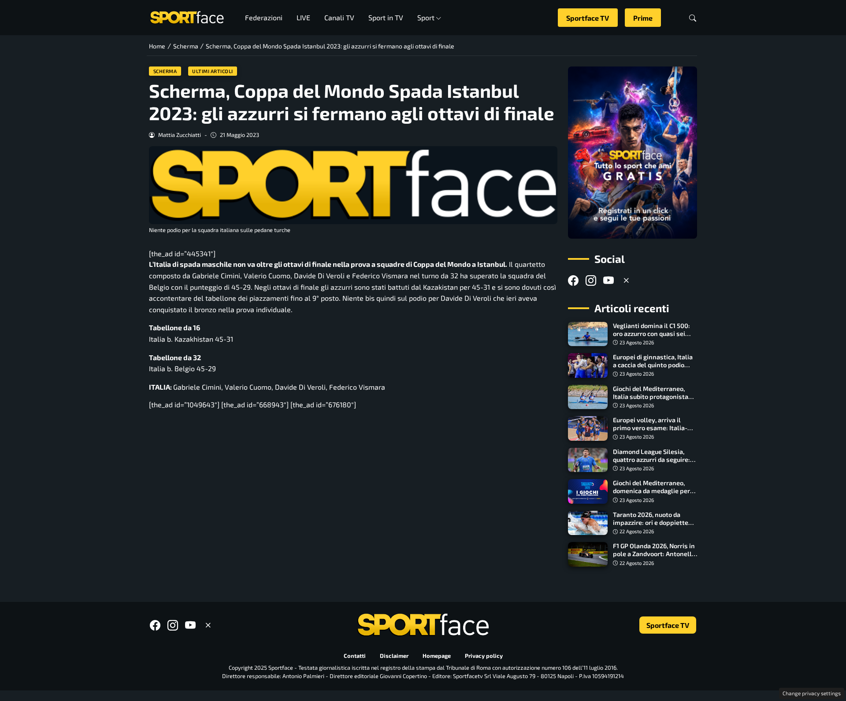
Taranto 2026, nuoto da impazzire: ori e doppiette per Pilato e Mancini (650, 522)
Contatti (355, 655)
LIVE (303, 17)
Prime (643, 18)
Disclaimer (394, 655)
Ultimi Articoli (212, 71)
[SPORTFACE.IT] (187, 16)
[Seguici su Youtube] (608, 280)
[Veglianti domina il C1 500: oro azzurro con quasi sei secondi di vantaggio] (588, 334)
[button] (692, 18)
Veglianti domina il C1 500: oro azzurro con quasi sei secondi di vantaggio (651, 333)
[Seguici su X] (626, 280)
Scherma (165, 71)
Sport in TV (385, 17)
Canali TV (339, 17)
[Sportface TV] (632, 152)
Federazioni (263, 17)
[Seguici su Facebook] (573, 280)
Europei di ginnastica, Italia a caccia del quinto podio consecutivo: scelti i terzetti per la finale (654, 368)
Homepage (437, 655)
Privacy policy (484, 655)
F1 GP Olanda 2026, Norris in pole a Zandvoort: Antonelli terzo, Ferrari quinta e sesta (654, 553)
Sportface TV (587, 18)
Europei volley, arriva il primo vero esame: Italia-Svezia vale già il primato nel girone (650, 431)
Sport (425, 17)
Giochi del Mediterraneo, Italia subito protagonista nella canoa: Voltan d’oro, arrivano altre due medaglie (653, 400)
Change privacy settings (812, 693)
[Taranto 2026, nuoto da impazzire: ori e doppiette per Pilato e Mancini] (588, 523)
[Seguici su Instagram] (591, 280)
